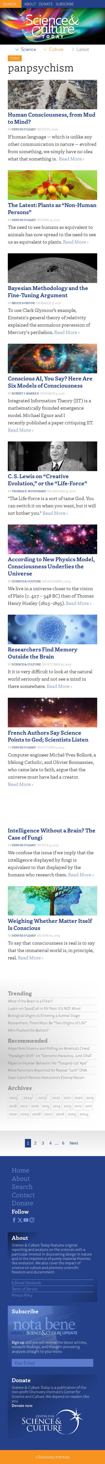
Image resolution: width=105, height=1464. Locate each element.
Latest (82, 49)
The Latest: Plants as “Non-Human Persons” (52, 208)
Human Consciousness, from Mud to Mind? (51, 118)
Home (21, 1170)
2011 (88, 1106)
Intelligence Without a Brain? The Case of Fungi (51, 834)
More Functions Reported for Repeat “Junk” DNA (47, 1070)
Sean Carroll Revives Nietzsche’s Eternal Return (46, 1077)
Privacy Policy (22, 1295)
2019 (90, 1097)
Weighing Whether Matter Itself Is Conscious (50, 924)
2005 (72, 1114)
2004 (84, 1114)
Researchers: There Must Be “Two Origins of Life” (47, 1023)
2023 (42, 1097)
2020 (78, 1097)
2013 (67, 1106)
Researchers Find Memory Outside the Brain (42, 653)
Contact (23, 1194)
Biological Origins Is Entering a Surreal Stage (44, 1015)
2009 (24, 1114)
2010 (13, 1114)
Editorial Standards (26, 1283)
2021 (67, 1097)
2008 (36, 1114)
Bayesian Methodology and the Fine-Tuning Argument (48, 291)
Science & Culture (26, 581)
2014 (56, 1106)
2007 (48, 1114)
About (30, 4)
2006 (60, 1114)
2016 (35, 1106)
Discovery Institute (54, 1457)
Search (22, 1186)
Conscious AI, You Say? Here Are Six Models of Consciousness (50, 382)
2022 (56, 1097)
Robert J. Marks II (25, 393)
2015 (45, 1106)
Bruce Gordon (23, 303)
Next (74, 1143)
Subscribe (65, 4)
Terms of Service (25, 1289)
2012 (78, 1106)
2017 (24, 1106)
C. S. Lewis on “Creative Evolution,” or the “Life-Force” (47, 479)
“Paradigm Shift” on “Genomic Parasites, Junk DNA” (50, 1055)
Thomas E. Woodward (29, 491)
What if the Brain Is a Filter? (30, 1001)
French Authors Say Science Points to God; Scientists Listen (48, 736)
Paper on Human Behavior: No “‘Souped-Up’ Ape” (48, 1063)
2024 (27, 1097)
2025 (13, 1097)
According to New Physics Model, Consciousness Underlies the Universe (51, 566)
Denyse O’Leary (24, 129)
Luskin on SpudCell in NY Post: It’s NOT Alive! (44, 1008)
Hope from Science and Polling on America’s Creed (49, 1048)
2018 (13, 1106)
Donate (46, 4)
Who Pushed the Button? (28, 1030)
